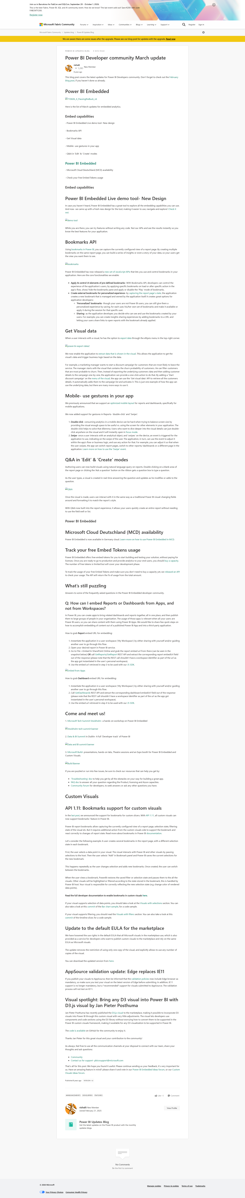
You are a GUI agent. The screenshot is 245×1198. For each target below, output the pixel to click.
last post (75, 815)
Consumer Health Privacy (76, 1192)
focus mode (131, 431)
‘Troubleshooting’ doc (81, 778)
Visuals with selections (151, 903)
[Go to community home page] (57, 24)
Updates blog (69, 32)
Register (192, 24)
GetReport (112, 654)
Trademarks (200, 1186)
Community (77, 1056)
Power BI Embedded (80, 163)
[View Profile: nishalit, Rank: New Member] (68, 68)
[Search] (184, 24)
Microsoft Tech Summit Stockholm (84, 720)
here (111, 960)
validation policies (140, 978)
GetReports (100, 654)
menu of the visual (101, 378)
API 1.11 (150, 815)
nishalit (77, 65)
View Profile (172, 1108)
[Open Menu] (203, 32)
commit (91, 906)
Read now (170, 38)
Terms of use (187, 1186)
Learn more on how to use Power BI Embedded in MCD (147, 539)
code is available (77, 1030)
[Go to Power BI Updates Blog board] (71, 1124)
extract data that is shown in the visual (117, 353)
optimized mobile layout (122, 403)
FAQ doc (75, 782)
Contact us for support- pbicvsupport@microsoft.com (97, 1060)
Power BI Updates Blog (85, 32)
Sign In (201, 24)
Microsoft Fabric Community (50, 32)
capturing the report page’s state (145, 292)
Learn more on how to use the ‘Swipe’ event (104, 449)
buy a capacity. (171, 560)
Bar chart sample (110, 906)
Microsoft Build (74, 751)
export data (125, 337)
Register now (36, 14)
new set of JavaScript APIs (117, 271)
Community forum (80, 785)
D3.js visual (117, 1012)
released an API (172, 571)
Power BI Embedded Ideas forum (149, 1069)
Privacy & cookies (171, 1186)
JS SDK (130, 664)
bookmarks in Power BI (82, 249)
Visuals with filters (125, 914)
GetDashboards (82, 692)
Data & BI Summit (76, 736)
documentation (154, 833)
